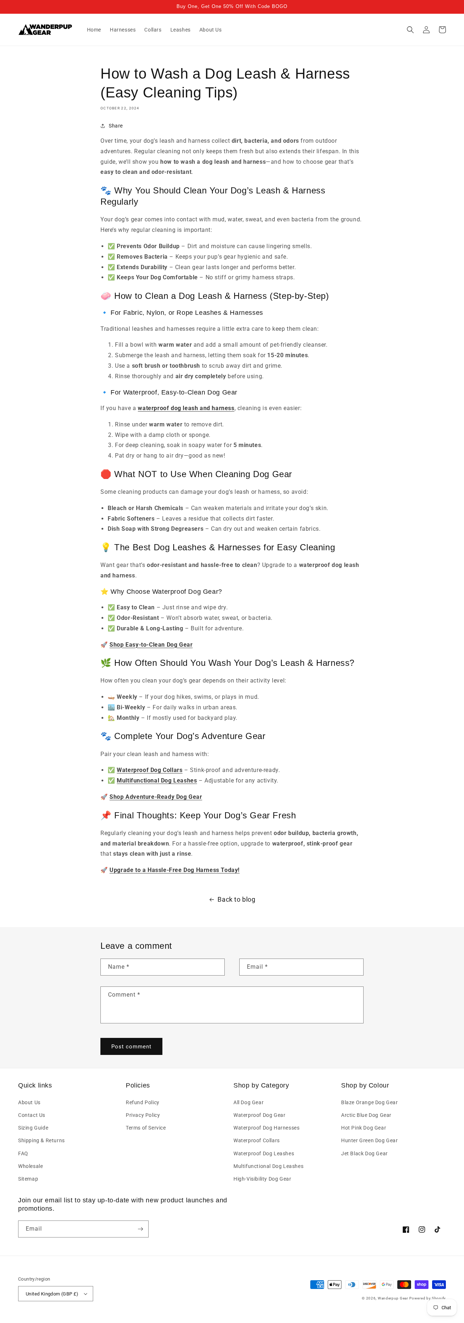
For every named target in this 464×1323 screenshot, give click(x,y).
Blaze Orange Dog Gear (369, 1102)
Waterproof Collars (256, 1140)
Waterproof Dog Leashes (263, 1153)
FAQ (23, 1153)
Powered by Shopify (427, 1298)
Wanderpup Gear (393, 1298)
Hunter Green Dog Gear (369, 1140)
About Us (29, 1102)
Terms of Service (146, 1128)
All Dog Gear (248, 1102)
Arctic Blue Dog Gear (366, 1115)
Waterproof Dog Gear (259, 1115)
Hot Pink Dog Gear (363, 1128)
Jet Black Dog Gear (364, 1153)
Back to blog (236, 899)
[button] (410, 30)
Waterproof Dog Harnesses (266, 1128)
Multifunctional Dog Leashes (268, 1166)
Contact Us (31, 1115)
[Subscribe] (140, 1229)
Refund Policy (143, 1102)
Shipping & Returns (41, 1140)
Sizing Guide (33, 1128)
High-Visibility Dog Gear (262, 1179)
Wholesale (30, 1166)
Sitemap (28, 1179)
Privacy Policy (143, 1115)
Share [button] (116, 126)
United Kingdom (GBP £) (52, 1294)
